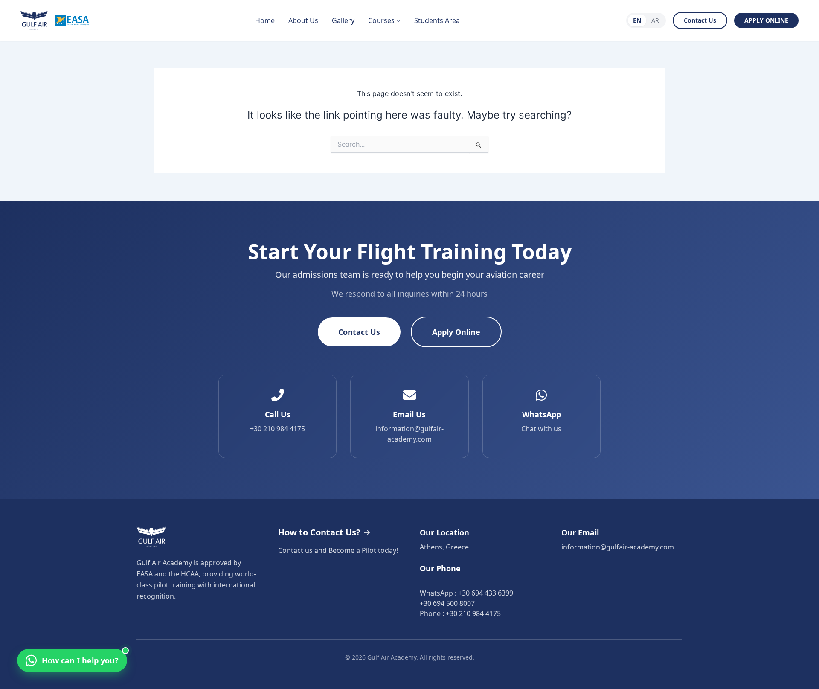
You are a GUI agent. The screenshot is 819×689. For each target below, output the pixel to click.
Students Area (437, 20)
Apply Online (456, 332)
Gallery (343, 20)
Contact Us (700, 20)
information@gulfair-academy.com (617, 547)
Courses (381, 20)
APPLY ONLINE (766, 20)
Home (265, 20)
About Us (303, 20)
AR (655, 20)
